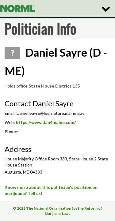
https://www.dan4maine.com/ (46, 122)
